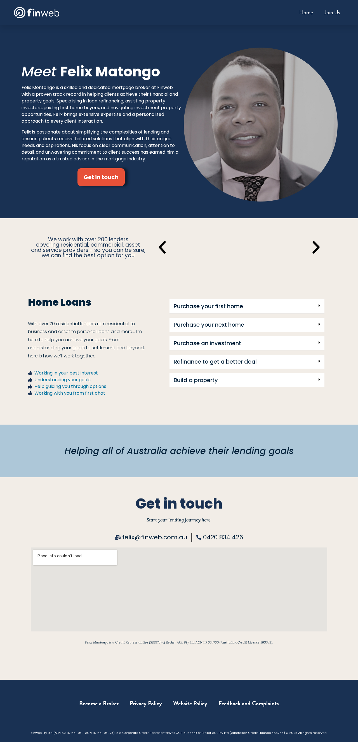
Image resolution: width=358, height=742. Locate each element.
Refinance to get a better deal (215, 362)
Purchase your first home (208, 306)
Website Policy (190, 703)
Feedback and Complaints (248, 703)
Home (306, 12)
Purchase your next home (209, 325)
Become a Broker (99, 703)
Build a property (196, 380)
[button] (162, 247)
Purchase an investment (207, 343)
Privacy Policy (146, 703)
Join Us (332, 12)
